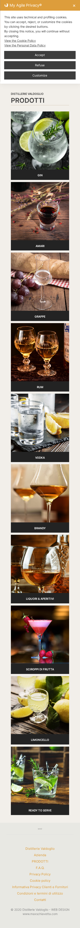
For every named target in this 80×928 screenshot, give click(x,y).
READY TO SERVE (40, 810)
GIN (40, 175)
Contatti (40, 900)
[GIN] (40, 140)
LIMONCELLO (40, 740)
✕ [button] (74, 5)
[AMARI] (40, 211)
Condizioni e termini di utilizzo (40, 893)
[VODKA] (40, 423)
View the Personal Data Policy (25, 45)
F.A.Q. (40, 868)
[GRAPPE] (40, 282)
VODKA (40, 457)
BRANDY (40, 528)
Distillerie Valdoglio (40, 849)
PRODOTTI (40, 861)
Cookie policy (40, 881)
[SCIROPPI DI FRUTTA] (40, 635)
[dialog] (40, 42)
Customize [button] (39, 75)
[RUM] (40, 352)
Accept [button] (40, 55)
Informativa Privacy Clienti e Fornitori (40, 887)
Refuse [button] (40, 65)
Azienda (40, 855)
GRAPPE (40, 316)
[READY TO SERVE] (40, 776)
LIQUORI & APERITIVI (40, 598)
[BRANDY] (40, 493)
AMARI (40, 246)
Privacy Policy (40, 874)
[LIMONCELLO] (40, 705)
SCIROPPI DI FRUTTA (40, 669)
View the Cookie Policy (20, 40)
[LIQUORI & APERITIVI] (40, 564)
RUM (40, 387)
